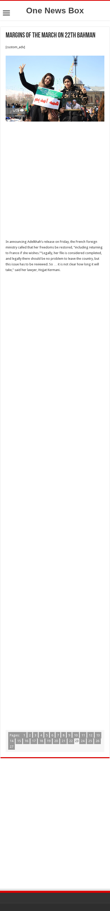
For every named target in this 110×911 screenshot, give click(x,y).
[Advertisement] (55, 182)
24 (82, 741)
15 (19, 741)
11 (83, 735)
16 (26, 741)
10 (76, 735)
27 (11, 746)
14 (11, 741)
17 (34, 741)
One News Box (55, 10)
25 (90, 741)
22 (71, 741)
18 (41, 741)
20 (56, 741)
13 (98, 735)
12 (90, 735)
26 (97, 741)
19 (48, 741)
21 (63, 741)
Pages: (15, 735)
